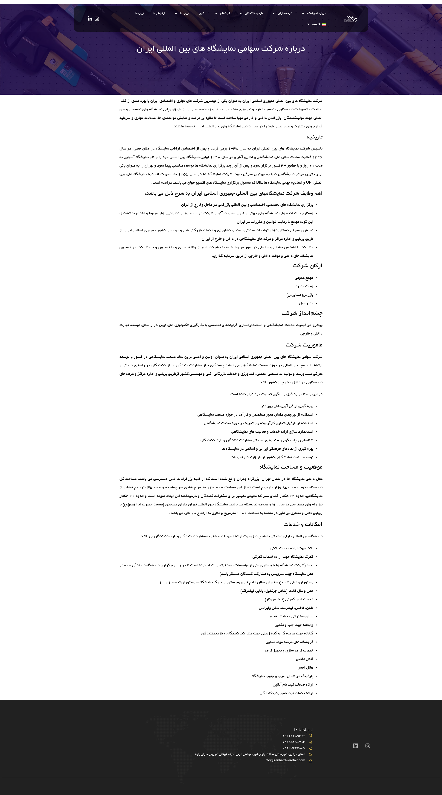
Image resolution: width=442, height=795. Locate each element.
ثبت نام (225, 13)
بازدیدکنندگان (254, 13)
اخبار (202, 13)
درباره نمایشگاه (316, 13)
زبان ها (139, 13)
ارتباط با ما (159, 13)
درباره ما (185, 13)
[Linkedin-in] (90, 18)
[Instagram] (96, 18)
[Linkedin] (355, 745)
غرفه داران (285, 13)
